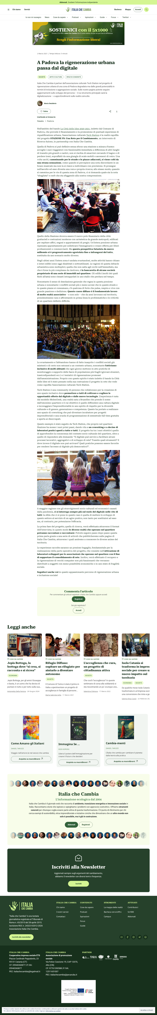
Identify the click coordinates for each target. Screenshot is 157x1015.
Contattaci (60, 916)
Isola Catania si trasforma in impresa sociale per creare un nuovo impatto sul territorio (136, 670)
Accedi (138, 9)
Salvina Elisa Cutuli (129, 699)
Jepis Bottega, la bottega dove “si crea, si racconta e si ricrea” (24, 666)
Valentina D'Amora (91, 691)
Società (42, 77)
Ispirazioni (84, 916)
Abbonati (71, 825)
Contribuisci (133, 907)
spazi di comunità (73, 77)
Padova (50, 121)
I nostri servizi (62, 912)
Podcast (83, 912)
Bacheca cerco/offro (112, 912)
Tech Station (92, 135)
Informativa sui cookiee (53, 1011)
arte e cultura (55, 77)
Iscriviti (78, 884)
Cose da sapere (86, 907)
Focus (82, 921)
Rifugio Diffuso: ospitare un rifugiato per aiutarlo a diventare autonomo (63, 668)
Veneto (40, 121)
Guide (82, 925)
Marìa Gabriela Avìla (53, 695)
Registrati (79, 599)
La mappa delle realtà (113, 907)
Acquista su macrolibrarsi (29, 759)
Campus (107, 916)
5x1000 (131, 912)
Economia (13, 675)
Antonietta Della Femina (16, 691)
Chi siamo (60, 907)
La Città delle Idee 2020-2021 (75, 128)
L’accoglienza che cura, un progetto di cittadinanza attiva (100, 666)
